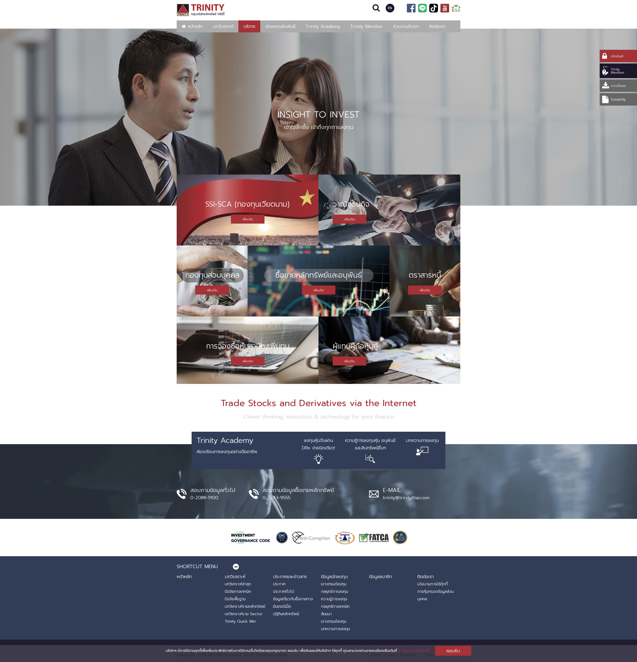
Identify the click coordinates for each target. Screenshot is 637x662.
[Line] (422, 8)
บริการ (249, 26)
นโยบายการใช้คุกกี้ (414, 650)
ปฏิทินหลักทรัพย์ (286, 614)
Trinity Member (366, 26)
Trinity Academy (323, 26)
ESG (456, 8)
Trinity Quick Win (240, 621)
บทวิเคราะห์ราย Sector (244, 614)
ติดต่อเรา (437, 26)
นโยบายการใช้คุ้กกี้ (432, 584)
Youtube (444, 8)
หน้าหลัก (194, 26)
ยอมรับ (453, 650)
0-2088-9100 (204, 497)
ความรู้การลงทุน (334, 599)
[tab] (318, 566)
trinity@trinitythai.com (406, 497)
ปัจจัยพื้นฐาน (235, 599)
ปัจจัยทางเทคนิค (238, 592)
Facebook (411, 8)
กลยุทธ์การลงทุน (334, 592)
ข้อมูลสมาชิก (380, 576)
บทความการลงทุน (335, 629)
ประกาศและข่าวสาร (290, 576)
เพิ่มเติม (247, 219)
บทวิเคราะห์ (223, 26)
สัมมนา (326, 614)
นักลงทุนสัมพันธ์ (280, 26)
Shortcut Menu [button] (197, 566)
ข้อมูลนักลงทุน (334, 576)
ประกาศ (279, 584)
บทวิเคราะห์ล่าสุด (238, 584)
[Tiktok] (433, 8)
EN (390, 8)
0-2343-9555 (276, 497)
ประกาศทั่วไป (283, 592)
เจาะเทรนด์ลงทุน (333, 584)
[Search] (376, 8)
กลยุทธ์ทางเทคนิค (335, 606)
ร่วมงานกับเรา (406, 26)
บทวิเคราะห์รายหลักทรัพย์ (245, 606)
